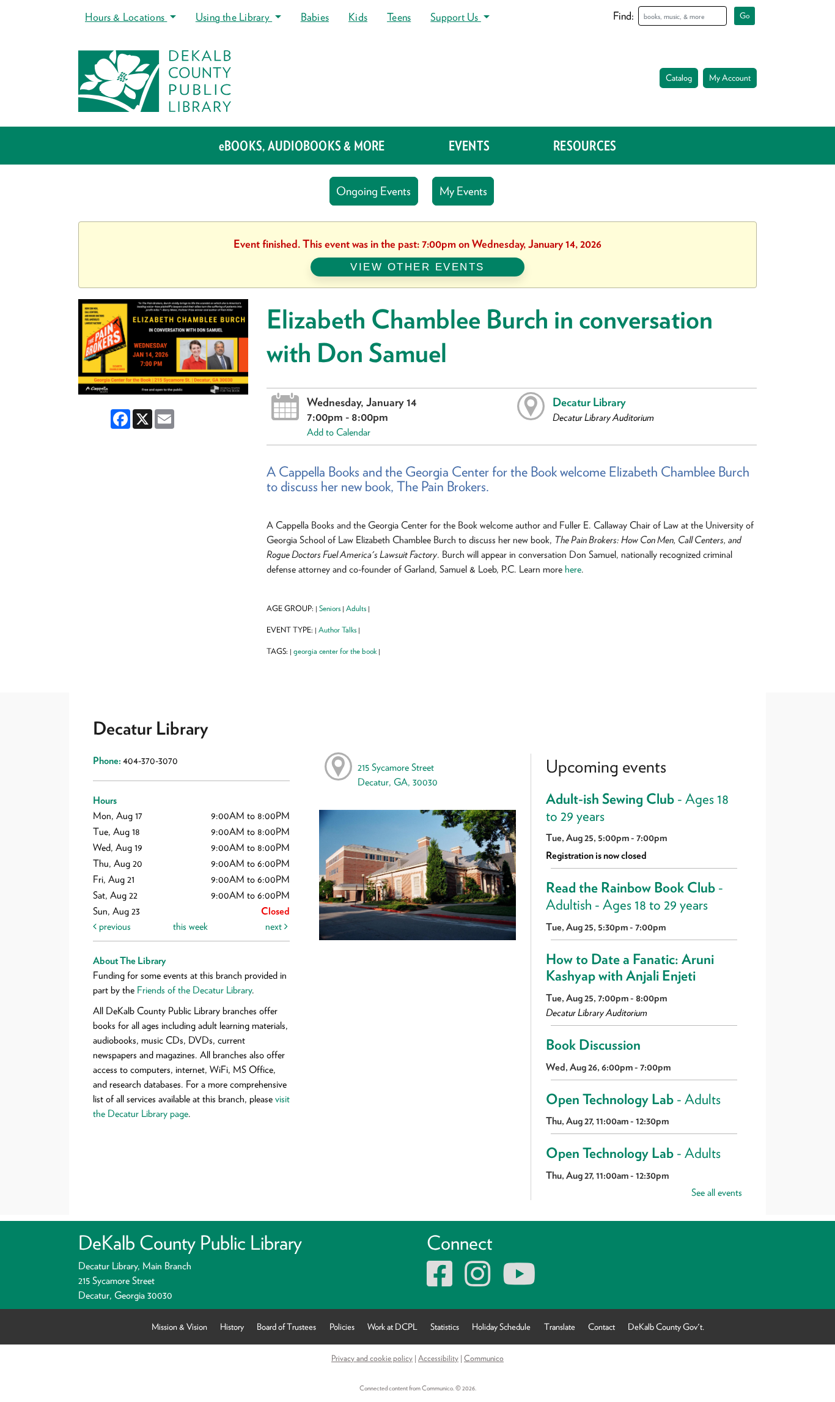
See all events (716, 1192)
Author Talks (337, 629)
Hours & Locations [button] (126, 16)
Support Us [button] (455, 16)
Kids (357, 16)
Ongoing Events (373, 191)
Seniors (329, 608)
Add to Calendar (338, 432)
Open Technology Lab (633, 1099)
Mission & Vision (179, 1326)
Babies (315, 16)
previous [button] (114, 926)
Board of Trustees (286, 1326)
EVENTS (469, 146)
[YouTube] (518, 1281)
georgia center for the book (335, 651)
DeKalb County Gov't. (666, 1326)
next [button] (274, 926)
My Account (730, 78)
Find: (623, 15)
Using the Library (234, 16)
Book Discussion (593, 1044)
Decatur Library (589, 402)
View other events (417, 267)
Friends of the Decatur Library (194, 990)
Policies (342, 1326)
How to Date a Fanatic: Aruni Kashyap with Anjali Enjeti (630, 968)
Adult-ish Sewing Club (637, 807)
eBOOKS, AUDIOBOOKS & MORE (302, 146)
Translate (559, 1326)
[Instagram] (477, 1281)
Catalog (679, 78)
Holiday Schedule (501, 1326)
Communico (484, 1358)
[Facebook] (439, 1281)
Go (745, 15)
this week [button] (190, 926)
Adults (356, 608)
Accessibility (438, 1358)
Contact (601, 1326)
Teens (399, 16)
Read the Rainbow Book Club (634, 896)
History (232, 1326)
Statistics (444, 1326)
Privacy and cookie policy (372, 1358)
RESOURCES (584, 146)
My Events (463, 191)
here (573, 569)
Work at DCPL (392, 1326)
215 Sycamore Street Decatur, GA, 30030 (398, 775)
